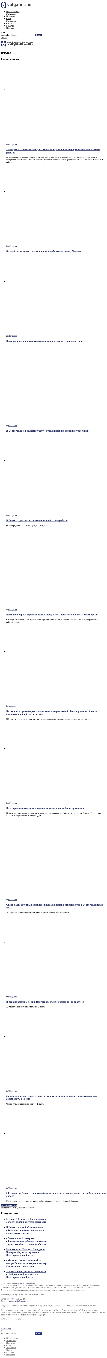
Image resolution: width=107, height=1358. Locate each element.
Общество (12, 144)
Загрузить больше (9, 1205)
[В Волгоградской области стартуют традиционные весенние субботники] (56, 383)
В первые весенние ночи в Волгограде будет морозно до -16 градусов (45, 1001)
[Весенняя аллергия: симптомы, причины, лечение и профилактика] (56, 294)
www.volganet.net (27, 1283)
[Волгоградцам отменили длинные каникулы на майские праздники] (56, 761)
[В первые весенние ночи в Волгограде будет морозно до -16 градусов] (56, 955)
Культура (10, 26)
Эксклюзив (11, 21)
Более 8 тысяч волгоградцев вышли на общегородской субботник (43, 251)
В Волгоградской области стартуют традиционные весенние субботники (47, 430)
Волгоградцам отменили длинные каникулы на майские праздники (45, 808)
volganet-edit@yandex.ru (18, 1301)
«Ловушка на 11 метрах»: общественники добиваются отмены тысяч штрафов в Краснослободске (26, 1241)
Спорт (9, 23)
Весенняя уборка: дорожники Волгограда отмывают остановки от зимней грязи (52, 614)
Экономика (11, 14)
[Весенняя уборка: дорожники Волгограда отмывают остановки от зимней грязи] (56, 567)
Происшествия (12, 11)
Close (3, 1331)
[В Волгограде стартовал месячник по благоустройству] (56, 473)
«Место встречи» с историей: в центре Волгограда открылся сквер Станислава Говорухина (26, 1263)
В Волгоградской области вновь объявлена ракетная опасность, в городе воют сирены (25, 1230)
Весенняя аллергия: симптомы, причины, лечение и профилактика (44, 341)
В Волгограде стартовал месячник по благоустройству (37, 520)
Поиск (38, 35)
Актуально (13, 706)
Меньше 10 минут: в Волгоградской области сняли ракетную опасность (26, 1220)
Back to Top (6, 1329)
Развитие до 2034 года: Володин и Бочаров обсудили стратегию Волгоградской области (25, 1252)
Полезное (10, 28)
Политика (10, 16)
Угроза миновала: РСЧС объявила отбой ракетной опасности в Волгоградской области (26, 1274)
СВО (8, 18)
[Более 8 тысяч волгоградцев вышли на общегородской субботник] (56, 204)
